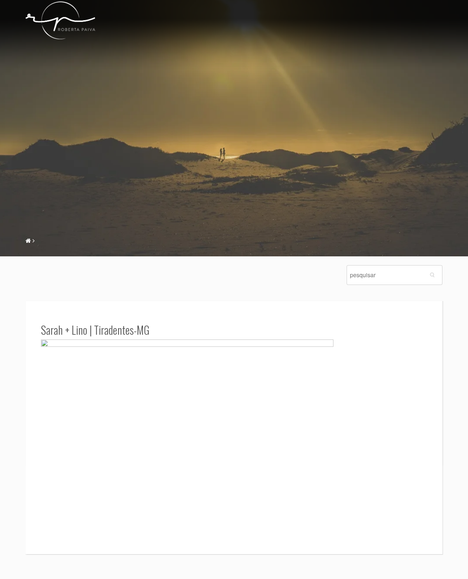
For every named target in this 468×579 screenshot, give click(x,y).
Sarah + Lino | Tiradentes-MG (95, 330)
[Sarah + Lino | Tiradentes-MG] (187, 436)
